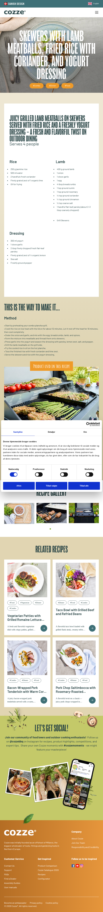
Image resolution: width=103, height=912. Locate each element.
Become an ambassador (15, 902)
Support (8, 870)
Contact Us (9, 865)
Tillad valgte (51, 486)
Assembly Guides (12, 883)
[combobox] (93, 3)
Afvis (18, 486)
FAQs (6, 874)
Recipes (41, 874)
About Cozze (77, 838)
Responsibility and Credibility (85, 847)
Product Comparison (47, 865)
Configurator (44, 878)
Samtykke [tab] (18, 432)
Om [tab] (85, 432)
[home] (15, 12)
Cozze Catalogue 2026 (48, 870)
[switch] (39, 474)
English (96, 3)
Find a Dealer (10, 878)
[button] (96, 12)
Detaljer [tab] (51, 432)
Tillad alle (84, 486)
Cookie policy (52, 902)
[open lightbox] (19, 513)
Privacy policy (36, 902)
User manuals (10, 887)
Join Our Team (78, 843)
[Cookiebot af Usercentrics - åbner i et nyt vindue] (88, 424)
